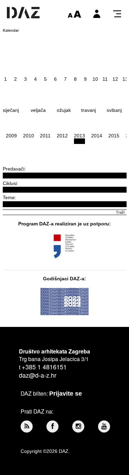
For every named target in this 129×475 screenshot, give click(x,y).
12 (115, 79)
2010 (28, 135)
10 (95, 79)
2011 (45, 135)
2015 (113, 135)
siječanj (11, 110)
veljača (38, 110)
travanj (88, 110)
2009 (11, 135)
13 (125, 79)
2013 (79, 135)
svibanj (114, 110)
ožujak (64, 110)
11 (105, 79)
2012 (62, 135)
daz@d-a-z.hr (37, 374)
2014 (96, 135)
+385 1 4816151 (44, 366)
